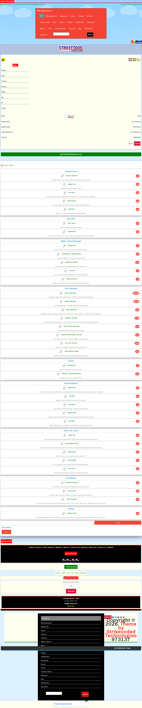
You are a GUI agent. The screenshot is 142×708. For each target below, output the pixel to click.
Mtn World (72, 421)
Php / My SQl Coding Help (71, 326)
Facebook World (60, 28)
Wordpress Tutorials (71, 318)
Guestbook (90, 22)
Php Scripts (137, 127)
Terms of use (75, 547)
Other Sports (72, 223)
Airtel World (71, 404)
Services (90, 16)
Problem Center (71, 513)
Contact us (101, 547)
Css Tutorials (136, 121)
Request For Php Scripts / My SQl (71, 334)
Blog (80, 28)
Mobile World (71, 387)
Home (3, 116)
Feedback (110, 547)
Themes (81, 16)
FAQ (68, 573)
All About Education (72, 175)
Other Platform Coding (71, 351)
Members (59, 547)
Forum (50, 28)
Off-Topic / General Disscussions (71, 373)
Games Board (72, 451)
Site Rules (83, 573)
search (117, 522)
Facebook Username (72, 482)
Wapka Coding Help (70, 301)
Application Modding (71, 262)
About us (66, 547)
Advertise (84, 547)
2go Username (72, 491)
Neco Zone (72, 192)
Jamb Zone (72, 209)
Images (70, 22)
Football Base (72, 231)
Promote (38, 547)
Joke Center (71, 468)
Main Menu (137, 137)
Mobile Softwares (72, 279)
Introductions (72, 365)
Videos (73, 16)
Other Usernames (72, 499)
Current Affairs (71, 460)
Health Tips (71, 435)
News (55, 22)
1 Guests (6, 532)
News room (92, 547)
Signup (11, 165)
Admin (64, 573)
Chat (3, 137)
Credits (57, 573)
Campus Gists (72, 184)
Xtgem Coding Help (70, 293)
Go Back (31, 547)
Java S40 (71, 270)
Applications (89, 28)
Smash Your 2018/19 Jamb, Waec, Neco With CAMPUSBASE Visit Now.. (22, 4)
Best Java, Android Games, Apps (131, 4)
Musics (62, 22)
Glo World (72, 396)
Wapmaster (64, 16)
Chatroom (72, 28)
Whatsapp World (51, 16)
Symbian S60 (71, 245)
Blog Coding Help (71, 309)
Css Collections (135, 132)
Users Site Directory (71, 343)
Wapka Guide (5, 127)
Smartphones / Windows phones (71, 254)
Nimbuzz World (45, 22)
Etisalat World (72, 412)
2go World (43, 35)
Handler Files (80, 22)
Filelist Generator (7, 132)
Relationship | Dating (71, 443)
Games (42, 28)
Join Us (6, 165)
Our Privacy (75, 573)
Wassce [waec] (71, 200)
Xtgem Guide (5, 121)
